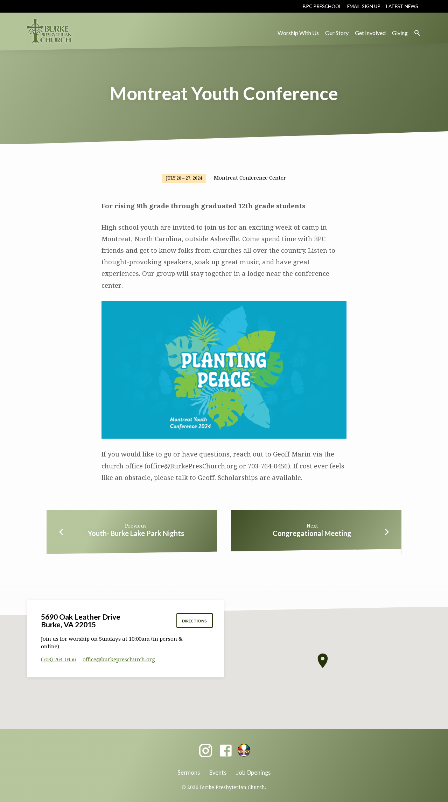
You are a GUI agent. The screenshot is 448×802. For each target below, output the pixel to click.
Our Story (337, 32)
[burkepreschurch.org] (244, 750)
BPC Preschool (322, 6)
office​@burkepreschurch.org (119, 659)
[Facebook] (225, 751)
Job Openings (253, 772)
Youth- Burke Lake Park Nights (136, 533)
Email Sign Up (363, 6)
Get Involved (370, 32)
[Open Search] (417, 33)
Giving (400, 32)
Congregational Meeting (312, 533)
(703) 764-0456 (58, 659)
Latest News (402, 6)
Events (217, 772)
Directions (194, 621)
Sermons (188, 772)
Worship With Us (298, 32)
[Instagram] (206, 751)
